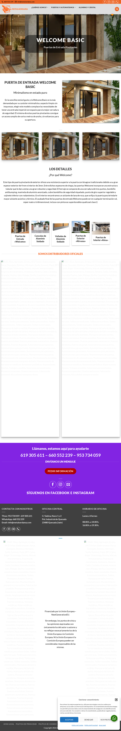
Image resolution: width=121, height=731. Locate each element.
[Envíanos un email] (113, 2)
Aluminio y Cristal (87, 7)
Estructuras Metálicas (85, 15)
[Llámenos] (117, 2)
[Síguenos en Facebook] (105, 2)
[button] (116, 699)
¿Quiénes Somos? (39, 7)
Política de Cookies (77, 725)
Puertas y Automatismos (62, 7)
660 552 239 (61, 455)
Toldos (55, 15)
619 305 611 (26, 516)
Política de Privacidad (91, 725)
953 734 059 (89, 455)
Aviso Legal (102, 725)
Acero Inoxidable (41, 15)
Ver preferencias (108, 720)
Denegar (88, 720)
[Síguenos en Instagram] (109, 2)
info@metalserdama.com (19, 522)
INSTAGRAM (83, 493)
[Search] (117, 9)
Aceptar (69, 720)
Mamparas (66, 15)
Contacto (103, 15)
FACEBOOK (60, 493)
